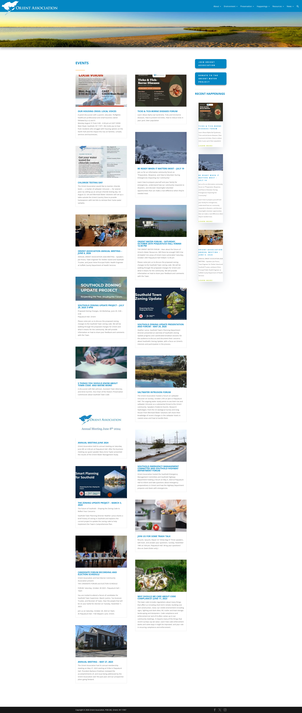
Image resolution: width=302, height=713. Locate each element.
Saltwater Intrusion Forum (154, 392)
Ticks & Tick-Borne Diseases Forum (158, 111)
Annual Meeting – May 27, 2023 (95, 661)
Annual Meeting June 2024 (93, 442)
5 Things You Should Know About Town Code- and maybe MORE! (98, 384)
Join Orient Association (207, 63)
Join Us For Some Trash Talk (154, 536)
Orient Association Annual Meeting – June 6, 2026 (100, 252)
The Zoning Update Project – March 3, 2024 (100, 503)
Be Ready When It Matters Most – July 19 (161, 168)
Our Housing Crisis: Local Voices (97, 111)
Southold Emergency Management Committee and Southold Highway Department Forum (158, 468)
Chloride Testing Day (90, 182)
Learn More (206, 146)
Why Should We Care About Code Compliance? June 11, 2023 (157, 597)
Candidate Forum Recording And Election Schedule (97, 573)
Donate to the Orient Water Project (208, 78)
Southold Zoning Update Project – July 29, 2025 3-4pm (101, 306)
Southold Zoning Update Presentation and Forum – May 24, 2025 (161, 325)
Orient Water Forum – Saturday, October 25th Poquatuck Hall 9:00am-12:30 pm (160, 243)
